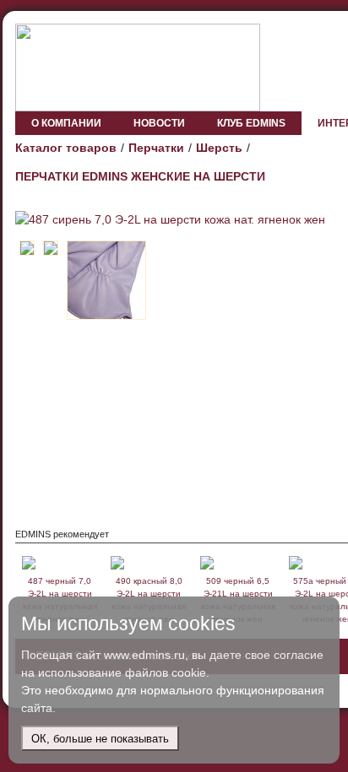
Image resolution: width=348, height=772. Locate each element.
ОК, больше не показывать (100, 738)
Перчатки (156, 147)
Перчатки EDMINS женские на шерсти (140, 176)
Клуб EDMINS (251, 123)
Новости (159, 123)
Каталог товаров (66, 147)
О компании (66, 123)
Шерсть (219, 147)
